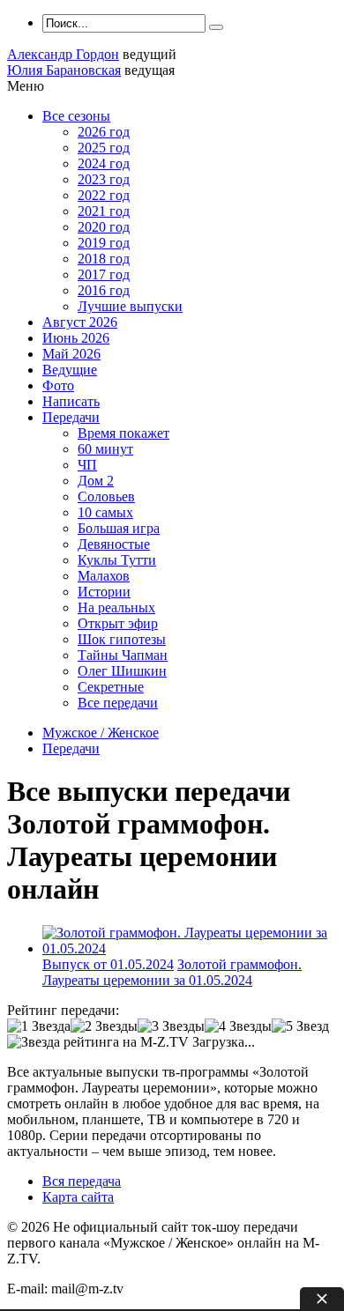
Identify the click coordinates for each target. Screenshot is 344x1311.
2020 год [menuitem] (104, 226)
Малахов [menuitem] (104, 575)
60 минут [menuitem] (105, 448)
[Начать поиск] (216, 27)
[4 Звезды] (238, 1026)
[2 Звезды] (104, 1026)
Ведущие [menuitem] (69, 369)
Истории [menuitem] (104, 591)
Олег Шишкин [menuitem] (122, 670)
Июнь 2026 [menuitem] (75, 337)
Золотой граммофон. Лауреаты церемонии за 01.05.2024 (172, 972)
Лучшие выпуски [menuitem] (130, 306)
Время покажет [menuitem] (123, 433)
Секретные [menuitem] (111, 686)
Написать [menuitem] (71, 401)
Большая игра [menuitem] (119, 528)
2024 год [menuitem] (104, 163)
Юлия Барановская (64, 70)
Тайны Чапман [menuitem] (123, 655)
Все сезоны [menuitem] (76, 115)
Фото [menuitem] (58, 385)
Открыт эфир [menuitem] (118, 623)
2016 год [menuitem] (104, 290)
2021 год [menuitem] (104, 211)
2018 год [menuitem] (104, 258)
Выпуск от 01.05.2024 (108, 964)
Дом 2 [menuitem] (96, 480)
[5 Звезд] (300, 1026)
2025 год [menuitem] (104, 147)
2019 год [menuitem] (104, 242)
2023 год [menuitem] (104, 179)
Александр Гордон (63, 54)
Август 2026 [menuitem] (79, 322)
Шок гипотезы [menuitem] (122, 639)
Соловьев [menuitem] (106, 496)
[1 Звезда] (39, 1026)
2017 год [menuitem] (104, 274)
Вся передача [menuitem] (81, 1181)
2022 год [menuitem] (104, 195)
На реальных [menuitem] (116, 607)
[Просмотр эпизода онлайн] (189, 948)
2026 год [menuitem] (104, 131)
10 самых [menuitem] (105, 512)
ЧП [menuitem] (87, 464)
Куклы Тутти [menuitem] (117, 559)
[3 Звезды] (171, 1026)
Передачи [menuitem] (71, 417)
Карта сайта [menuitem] (78, 1196)
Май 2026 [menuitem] (71, 353)
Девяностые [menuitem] (114, 544)
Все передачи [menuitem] (118, 702)
